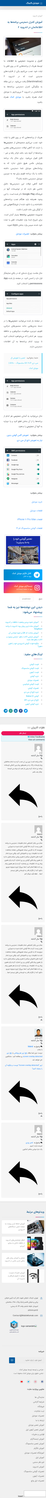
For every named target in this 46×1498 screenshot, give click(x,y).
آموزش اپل (40, 1457)
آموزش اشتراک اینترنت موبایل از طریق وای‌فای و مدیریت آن (16, 1275)
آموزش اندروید (37, 16)
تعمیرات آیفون (38, 1476)
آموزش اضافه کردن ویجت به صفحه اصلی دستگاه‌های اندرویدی (15, 1226)
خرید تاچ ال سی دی (31, 692)
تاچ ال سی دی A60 (31, 700)
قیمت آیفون (34, 672)
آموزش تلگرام (39, 1448)
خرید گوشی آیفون (32, 704)
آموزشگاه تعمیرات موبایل (34, 1453)
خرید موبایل (37, 502)
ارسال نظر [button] (22, 733)
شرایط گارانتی (38, 1402)
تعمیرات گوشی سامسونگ (34, 1471)
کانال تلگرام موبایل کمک (21, 575)
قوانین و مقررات (38, 1434)
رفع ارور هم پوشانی (20, 1053)
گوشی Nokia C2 (32, 696)
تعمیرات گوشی (33, 688)
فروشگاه (41, 1406)
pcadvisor (26, 598)
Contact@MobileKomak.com (25, 1315)
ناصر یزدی (29, 1142)
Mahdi (30, 1046)
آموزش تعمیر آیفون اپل (35, 1429)
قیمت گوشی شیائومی (31, 684)
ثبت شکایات (39, 1411)
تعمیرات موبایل (33, 680)
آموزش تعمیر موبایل (36, 1425)
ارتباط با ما (40, 1420)
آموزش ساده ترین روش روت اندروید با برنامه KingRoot (24, 627)
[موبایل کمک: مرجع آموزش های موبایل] (32, 3)
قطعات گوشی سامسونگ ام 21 (29, 528)
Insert (20, 1496)
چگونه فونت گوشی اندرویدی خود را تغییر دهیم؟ (25, 645)
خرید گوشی (34, 676)
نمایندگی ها (39, 1397)
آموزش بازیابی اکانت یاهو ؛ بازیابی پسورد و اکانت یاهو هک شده (24, 638)
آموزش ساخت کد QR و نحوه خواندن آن (24, 633)
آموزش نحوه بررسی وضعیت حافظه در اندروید (22, 622)
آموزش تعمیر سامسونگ (34, 1443)
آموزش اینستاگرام (37, 1439)
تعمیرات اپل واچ (37, 1481)
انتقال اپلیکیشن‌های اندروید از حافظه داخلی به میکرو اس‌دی (15, 1243)
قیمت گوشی (34, 664)
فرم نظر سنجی (38, 1462)
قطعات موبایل (36, 511)
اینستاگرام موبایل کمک (23, 588)
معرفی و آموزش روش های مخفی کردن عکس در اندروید (15, 1259)
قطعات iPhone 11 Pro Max (29, 519)
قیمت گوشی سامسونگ (30, 668)
